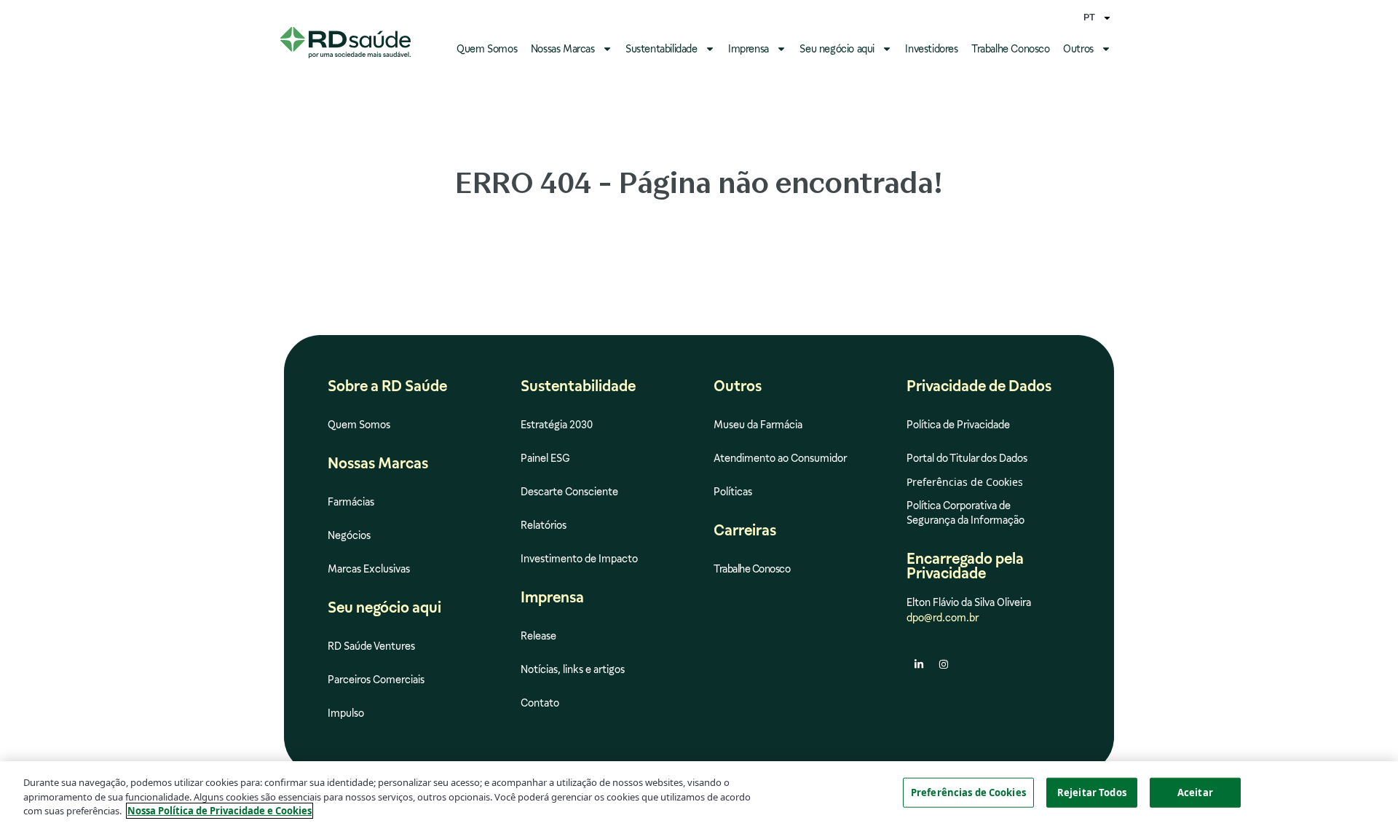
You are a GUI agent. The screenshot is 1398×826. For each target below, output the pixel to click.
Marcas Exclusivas (369, 569)
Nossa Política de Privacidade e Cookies (219, 810)
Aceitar (1195, 791)
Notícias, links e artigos (573, 669)
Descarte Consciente (569, 491)
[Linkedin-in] (919, 664)
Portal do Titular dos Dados (967, 458)
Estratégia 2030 (557, 424)
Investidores (931, 49)
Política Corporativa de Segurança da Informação (965, 513)
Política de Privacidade (958, 424)
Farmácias (351, 502)
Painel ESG (545, 458)
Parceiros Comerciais (376, 679)
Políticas (733, 491)
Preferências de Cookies (968, 791)
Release (538, 636)
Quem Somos (487, 49)
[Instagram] (943, 664)
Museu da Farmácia (758, 424)
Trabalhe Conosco (1010, 49)
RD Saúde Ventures (371, 646)
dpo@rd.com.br (943, 618)
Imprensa (748, 49)
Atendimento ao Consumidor (780, 458)
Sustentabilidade (661, 49)
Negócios (349, 535)
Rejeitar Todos (1091, 791)
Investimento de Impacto (579, 559)
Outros (1078, 49)
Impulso (346, 713)
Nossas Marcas (563, 49)
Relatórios (543, 525)
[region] (699, 793)
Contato (540, 703)
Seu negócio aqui (836, 49)
